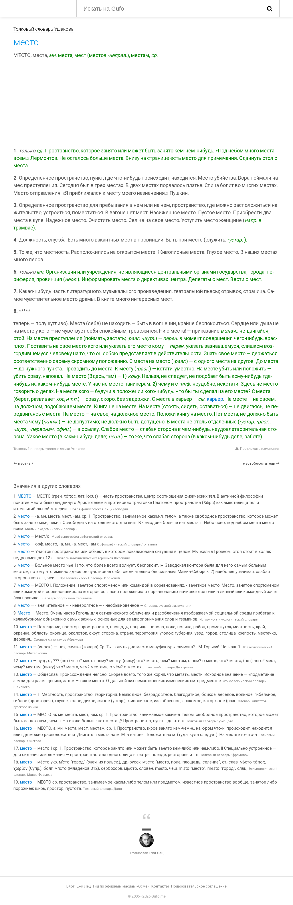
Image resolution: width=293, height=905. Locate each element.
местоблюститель (259, 463)
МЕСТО (24, 496)
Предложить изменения (259, 449)
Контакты (160, 886)
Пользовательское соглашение (199, 886)
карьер (215, 399)
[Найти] (269, 8)
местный (25, 463)
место (24, 516)
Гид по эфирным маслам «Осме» (121, 886)
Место (24, 613)
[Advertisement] (146, 104)
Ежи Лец (84, 886)
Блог (70, 886)
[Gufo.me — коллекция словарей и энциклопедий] (40, 8)
